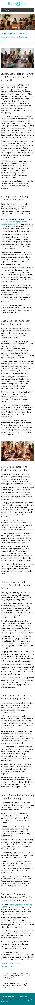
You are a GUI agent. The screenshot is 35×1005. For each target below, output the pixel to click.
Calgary (20, 267)
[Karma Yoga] (17, 2)
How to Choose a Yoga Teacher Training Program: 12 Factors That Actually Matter (16, 975)
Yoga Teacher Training (11, 966)
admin (5, 963)
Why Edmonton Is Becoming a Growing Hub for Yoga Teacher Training (15, 985)
